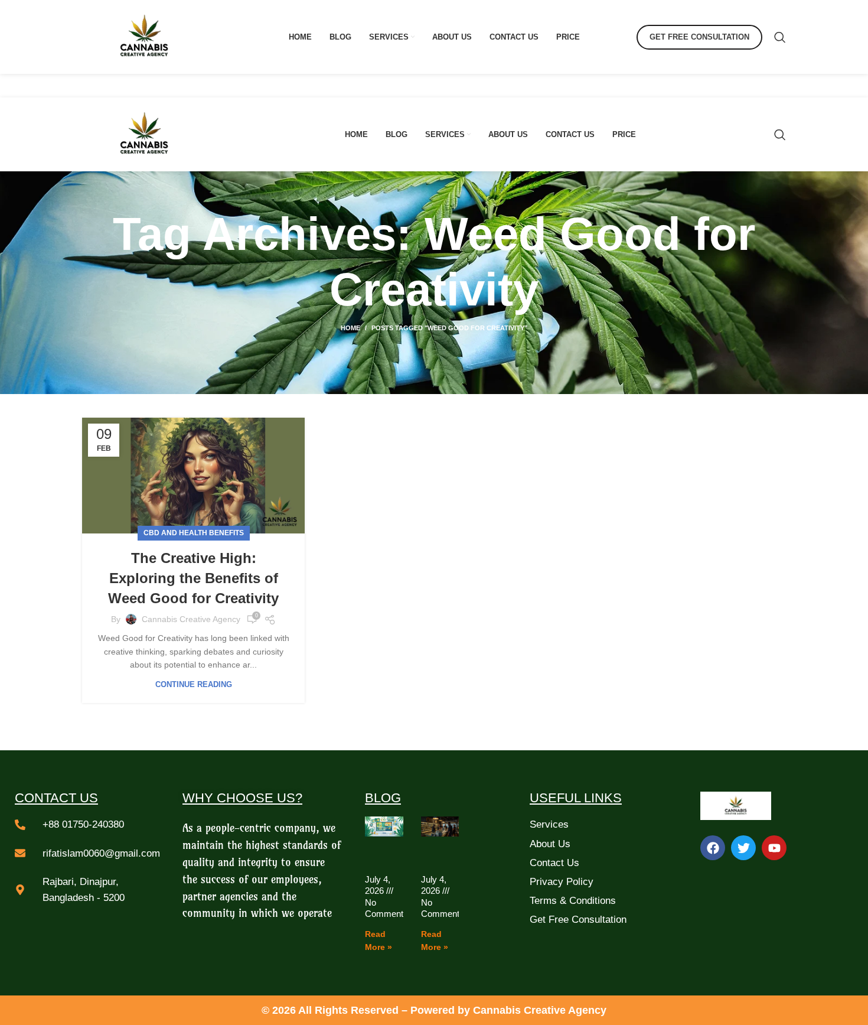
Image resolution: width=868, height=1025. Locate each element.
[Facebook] (712, 847)
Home (350, 327)
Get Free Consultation (699, 36)
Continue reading (193, 684)
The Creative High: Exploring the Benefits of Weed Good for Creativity (193, 578)
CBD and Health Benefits (193, 533)
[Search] (780, 37)
